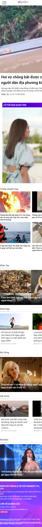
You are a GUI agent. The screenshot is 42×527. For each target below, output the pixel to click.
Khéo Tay (4, 265)
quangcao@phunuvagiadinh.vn (16, 509)
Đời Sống (4, 352)
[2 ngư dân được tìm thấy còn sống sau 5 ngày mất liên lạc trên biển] (15, 233)
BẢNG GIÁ (4, 512)
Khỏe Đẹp (5, 309)
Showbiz (4, 439)
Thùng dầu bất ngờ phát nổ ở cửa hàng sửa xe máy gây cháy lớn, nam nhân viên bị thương (15, 217)
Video (3, 94)
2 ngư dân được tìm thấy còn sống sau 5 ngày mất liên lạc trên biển (15, 247)
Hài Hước (4, 396)
